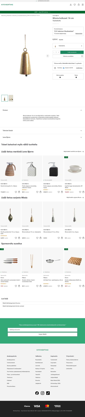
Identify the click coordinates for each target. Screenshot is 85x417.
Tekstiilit (37, 374)
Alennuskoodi (54, 386)
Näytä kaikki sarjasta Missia (74, 197)
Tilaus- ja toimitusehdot (13, 374)
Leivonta (37, 365)
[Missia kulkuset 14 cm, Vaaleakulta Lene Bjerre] (25, 55)
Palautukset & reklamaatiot (14, 368)
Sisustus (3, 15)
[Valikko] (83, 5)
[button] (56, 23)
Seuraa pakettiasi (11, 365)
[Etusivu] (7, 4)
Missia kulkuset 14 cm (34, 15)
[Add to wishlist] (16, 192)
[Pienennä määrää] (54, 52)
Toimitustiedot (11, 362)
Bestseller (53, 371)
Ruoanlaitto (38, 359)
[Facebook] (37, 393)
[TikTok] (48, 393)
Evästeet (9, 380)
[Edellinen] (3, 56)
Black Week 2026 (55, 380)
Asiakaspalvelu (11, 359)
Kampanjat (53, 365)
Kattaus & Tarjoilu (40, 368)
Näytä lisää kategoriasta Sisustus (11, 303)
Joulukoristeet (22, 15)
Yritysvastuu (69, 362)
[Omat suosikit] (75, 5)
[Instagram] (42, 393)
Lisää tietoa (79, 68)
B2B (8, 383)
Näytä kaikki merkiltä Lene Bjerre (72, 151)
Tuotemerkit (54, 359)
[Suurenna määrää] (58, 52)
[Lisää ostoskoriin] (19, 192)
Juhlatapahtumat (55, 374)
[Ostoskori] (79, 5)
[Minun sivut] (71, 5)
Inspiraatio (53, 362)
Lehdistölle (69, 368)
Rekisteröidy (79, 33)
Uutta (52, 368)
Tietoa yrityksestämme (72, 359)
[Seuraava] (47, 56)
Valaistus (37, 377)
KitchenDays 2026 (55, 383)
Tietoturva (9, 377)
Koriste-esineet (12, 15)
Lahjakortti (38, 383)
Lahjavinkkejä (54, 377)
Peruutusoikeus (11, 386)
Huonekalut (38, 371)
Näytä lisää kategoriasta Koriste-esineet (13, 306)
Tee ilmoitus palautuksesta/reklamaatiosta (18, 371)
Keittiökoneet (39, 362)
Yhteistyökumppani (71, 365)
